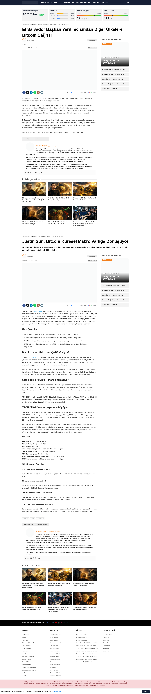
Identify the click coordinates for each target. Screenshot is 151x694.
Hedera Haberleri (54, 662)
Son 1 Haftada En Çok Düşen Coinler (86, 656)
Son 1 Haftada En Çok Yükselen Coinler (87, 653)
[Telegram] (36, 173)
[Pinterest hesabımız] (61, 623)
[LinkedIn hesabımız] (64, 623)
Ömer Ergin (30, 40)
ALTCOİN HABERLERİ (83, 2)
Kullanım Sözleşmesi (28, 656)
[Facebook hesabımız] (47, 623)
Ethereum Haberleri (55, 643)
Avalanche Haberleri (55, 653)
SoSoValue (106, 643)
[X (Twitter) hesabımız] (50, 623)
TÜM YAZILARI (92, 40)
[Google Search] (74, 92)
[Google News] (92, 92)
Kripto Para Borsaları (82, 637)
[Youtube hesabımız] (56, 623)
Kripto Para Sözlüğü (81, 640)
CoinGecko (106, 637)
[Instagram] (33, 173)
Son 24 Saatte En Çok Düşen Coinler (86, 651)
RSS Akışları (25, 651)
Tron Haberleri (54, 670)
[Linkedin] (28, 173)
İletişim (24, 675)
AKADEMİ (96, 2)
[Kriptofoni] (30, 4)
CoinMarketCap (107, 634)
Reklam (24, 672)
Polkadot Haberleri (55, 664)
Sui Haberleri (53, 667)
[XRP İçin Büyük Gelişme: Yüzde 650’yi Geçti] (115, 66)
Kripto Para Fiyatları (81, 634)
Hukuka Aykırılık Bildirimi (29, 667)
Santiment (106, 651)
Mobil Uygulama (26, 648)
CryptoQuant (106, 645)
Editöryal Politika (26, 664)
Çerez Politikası (26, 662)
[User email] (41, 173)
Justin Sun (40, 519)
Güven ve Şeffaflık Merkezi (29, 643)
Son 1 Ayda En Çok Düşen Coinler (85, 662)
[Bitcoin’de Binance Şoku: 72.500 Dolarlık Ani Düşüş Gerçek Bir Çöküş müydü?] (85, 213)
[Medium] (31, 558)
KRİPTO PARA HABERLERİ (49, 2)
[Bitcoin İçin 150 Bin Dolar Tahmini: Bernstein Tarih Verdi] (85, 189)
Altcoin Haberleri (54, 640)
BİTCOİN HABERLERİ (67, 2)
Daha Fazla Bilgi (56, 691)
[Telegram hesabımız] (67, 623)
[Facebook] (31, 173)
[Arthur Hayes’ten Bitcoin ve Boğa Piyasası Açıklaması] (85, 598)
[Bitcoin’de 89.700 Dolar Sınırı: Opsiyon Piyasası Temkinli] (60, 213)
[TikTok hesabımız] (59, 623)
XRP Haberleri (107, 43)
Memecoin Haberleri (55, 672)
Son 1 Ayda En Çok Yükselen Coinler (86, 659)
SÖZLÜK (105, 2)
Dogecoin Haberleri (55, 659)
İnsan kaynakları (26, 645)
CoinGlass (106, 640)
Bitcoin (34, 357)
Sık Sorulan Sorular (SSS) (29, 670)
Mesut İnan (30, 256)
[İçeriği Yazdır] (41, 92)
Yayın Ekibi (25, 640)
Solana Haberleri (54, 648)
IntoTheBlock (106, 648)
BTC (33, 519)
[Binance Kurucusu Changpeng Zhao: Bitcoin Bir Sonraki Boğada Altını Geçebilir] (34, 189)
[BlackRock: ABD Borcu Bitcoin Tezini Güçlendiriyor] (34, 213)
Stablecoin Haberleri (55, 675)
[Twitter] (26, 173)
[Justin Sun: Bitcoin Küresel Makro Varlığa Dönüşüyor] (60, 189)
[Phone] (39, 173)
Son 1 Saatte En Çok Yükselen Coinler (87, 643)
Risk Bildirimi (25, 653)
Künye (24, 637)
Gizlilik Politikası (26, 659)
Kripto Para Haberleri (55, 634)
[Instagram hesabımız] (53, 623)
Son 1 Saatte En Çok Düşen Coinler (86, 645)
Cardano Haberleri (55, 651)
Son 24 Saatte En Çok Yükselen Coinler (87, 648)
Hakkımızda (25, 634)
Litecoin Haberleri (54, 656)
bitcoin (26, 519)
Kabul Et (146, 691)
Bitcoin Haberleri (92, 47)
